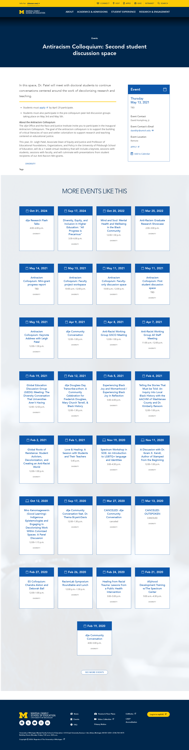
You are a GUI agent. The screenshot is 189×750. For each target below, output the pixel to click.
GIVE (139, 3)
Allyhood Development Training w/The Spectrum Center (152, 587)
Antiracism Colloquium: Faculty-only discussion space (113, 281)
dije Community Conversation (75, 333)
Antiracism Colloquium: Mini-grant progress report (36, 281)
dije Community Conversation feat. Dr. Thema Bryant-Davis (75, 514)
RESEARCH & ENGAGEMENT (154, 11)
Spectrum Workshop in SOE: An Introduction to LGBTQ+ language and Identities (114, 455)
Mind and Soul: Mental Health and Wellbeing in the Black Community (114, 226)
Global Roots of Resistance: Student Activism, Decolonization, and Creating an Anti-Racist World (36, 458)
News (76, 714)
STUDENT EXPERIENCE (123, 11)
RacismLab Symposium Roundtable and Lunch (75, 583)
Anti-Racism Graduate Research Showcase (152, 222)
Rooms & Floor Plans (106, 714)
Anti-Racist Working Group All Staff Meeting (152, 335)
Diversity (30, 163)
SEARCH (164, 3)
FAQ (75, 725)
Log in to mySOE (157, 714)
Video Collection (104, 719)
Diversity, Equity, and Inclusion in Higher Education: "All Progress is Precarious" (75, 227)
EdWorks (129, 714)
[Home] (32, 11)
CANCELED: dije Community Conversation (114, 514)
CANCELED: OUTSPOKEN (152, 512)
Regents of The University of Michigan (48, 739)
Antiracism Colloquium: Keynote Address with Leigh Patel (36, 337)
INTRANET (149, 3)
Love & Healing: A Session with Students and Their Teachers (75, 453)
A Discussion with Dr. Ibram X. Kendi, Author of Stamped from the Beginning (152, 455)
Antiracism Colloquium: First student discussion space (152, 283)
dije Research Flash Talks (37, 222)
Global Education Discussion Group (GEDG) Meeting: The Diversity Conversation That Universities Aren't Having (37, 394)
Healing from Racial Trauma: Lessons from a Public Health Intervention (113, 587)
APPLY (128, 3)
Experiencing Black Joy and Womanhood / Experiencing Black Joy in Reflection (114, 390)
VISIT (117, 3)
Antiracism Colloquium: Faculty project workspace (75, 281)
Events (94, 38)
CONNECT (104, 3)
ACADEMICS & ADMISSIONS (92, 11)
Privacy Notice (100, 724)
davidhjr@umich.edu (141, 130)
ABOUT (70, 11)
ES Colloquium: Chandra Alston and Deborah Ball (36, 585)
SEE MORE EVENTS (94, 672)
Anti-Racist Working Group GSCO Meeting (114, 333)
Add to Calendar (142, 153)
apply (42, 107)
